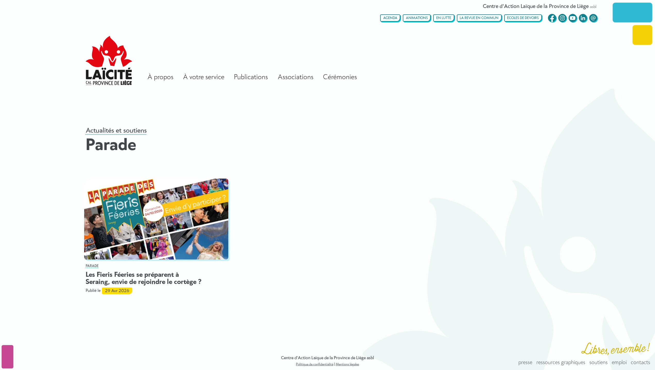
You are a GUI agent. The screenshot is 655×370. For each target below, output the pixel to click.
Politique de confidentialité (314, 364)
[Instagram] (562, 18)
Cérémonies (340, 77)
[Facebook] (552, 18)
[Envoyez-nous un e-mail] (593, 18)
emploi (619, 362)
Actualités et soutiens (116, 130)
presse (525, 362)
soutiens (598, 362)
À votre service (203, 77)
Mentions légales (347, 364)
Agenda (390, 18)
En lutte (443, 18)
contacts (640, 362)
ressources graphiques (560, 362)
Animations (417, 18)
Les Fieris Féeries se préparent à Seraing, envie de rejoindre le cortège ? (143, 278)
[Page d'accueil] (109, 60)
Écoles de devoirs (523, 18)
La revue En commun (479, 18)
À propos (160, 77)
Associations (295, 77)
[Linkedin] (583, 18)
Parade (92, 266)
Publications (251, 77)
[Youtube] (572, 18)
